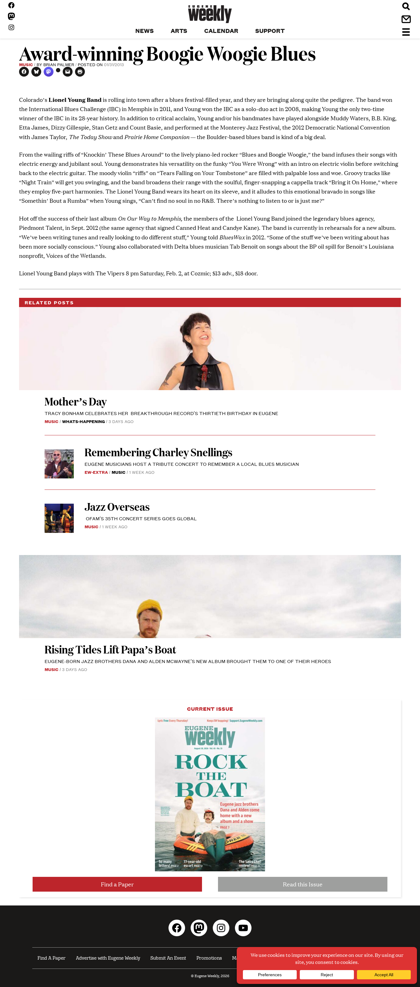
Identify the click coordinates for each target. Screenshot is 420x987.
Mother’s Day (76, 401)
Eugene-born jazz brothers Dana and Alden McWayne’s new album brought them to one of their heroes (188, 661)
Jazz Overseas (117, 506)
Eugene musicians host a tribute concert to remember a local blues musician (192, 464)
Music (26, 64)
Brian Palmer (58, 64)
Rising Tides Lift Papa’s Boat (110, 649)
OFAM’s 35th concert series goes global (141, 518)
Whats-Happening (83, 421)
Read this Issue (303, 884)
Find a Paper (117, 884)
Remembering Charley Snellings (158, 452)
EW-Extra (96, 472)
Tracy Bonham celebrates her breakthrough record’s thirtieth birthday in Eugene (161, 413)
